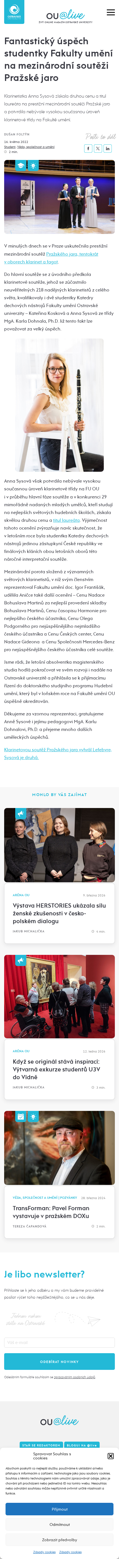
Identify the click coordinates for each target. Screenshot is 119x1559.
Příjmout (60, 1509)
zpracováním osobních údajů (74, 1377)
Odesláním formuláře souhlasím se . (50, 1377)
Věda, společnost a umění (36, 147)
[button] (110, 1456)
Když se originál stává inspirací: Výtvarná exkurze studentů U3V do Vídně (56, 1069)
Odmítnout (60, 1524)
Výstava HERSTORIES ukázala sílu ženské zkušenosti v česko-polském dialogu (59, 913)
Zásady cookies (44, 1552)
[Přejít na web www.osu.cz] (14, 12)
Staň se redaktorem (41, 1445)
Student (9, 147)
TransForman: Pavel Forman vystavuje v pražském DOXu (51, 1212)
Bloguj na (82, 1445)
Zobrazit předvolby (59, 1539)
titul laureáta (66, 520)
